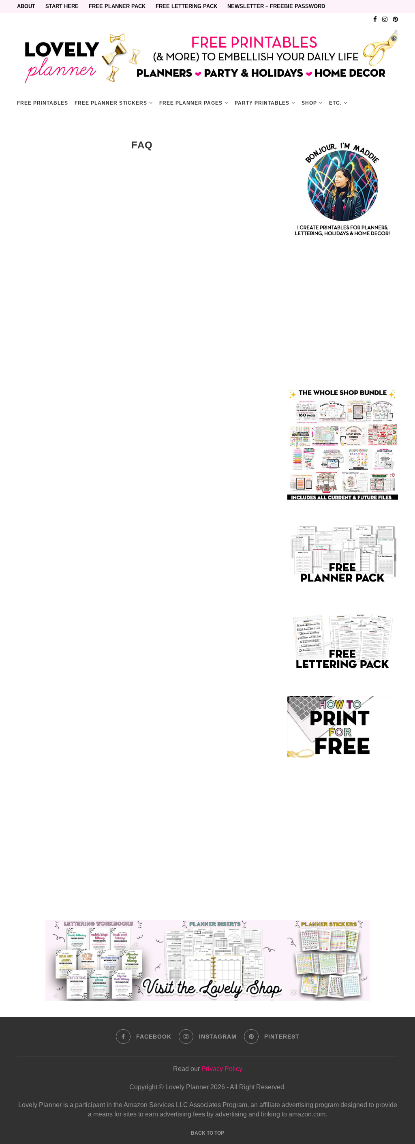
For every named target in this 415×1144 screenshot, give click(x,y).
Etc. (335, 103)
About (26, 6)
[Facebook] (375, 19)
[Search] (394, 103)
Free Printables (42, 103)
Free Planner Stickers (111, 103)
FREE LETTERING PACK (186, 6)
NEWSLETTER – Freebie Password (276, 6)
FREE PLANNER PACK (117, 6)
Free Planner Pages (190, 103)
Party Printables (262, 103)
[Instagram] (384, 19)
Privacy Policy (221, 1068)
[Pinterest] (395, 19)
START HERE (62, 6)
